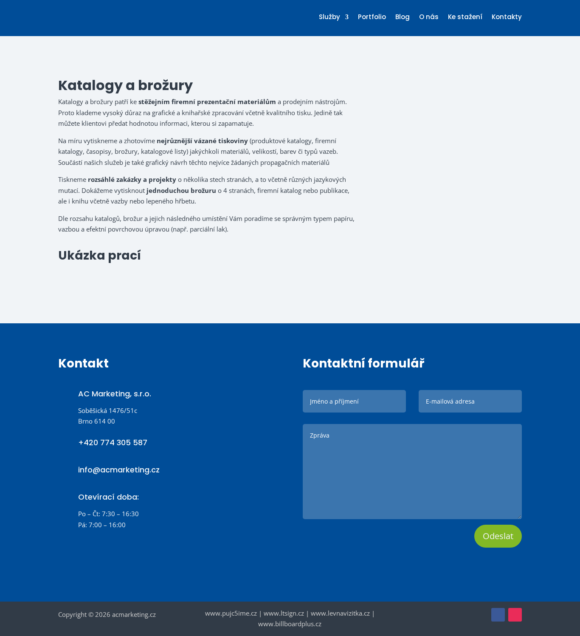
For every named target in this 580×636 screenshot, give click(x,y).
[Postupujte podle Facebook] (498, 615)
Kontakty (507, 17)
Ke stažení (465, 17)
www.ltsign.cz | (286, 613)
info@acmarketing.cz (119, 469)
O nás (429, 17)
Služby (329, 17)
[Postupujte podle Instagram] (515, 615)
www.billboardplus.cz (289, 623)
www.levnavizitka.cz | (343, 613)
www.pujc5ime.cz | (234, 613)
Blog (402, 17)
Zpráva (412, 473)
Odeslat (498, 536)
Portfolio (372, 17)
